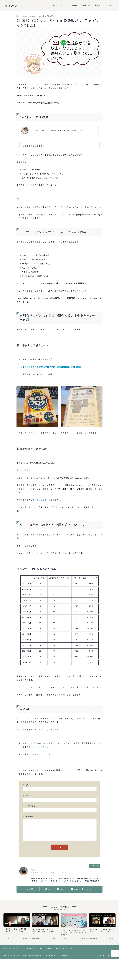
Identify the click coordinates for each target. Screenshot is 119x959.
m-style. (11, 5)
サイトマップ (50, 956)
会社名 (25, 785)
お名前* (26, 796)
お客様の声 (85, 5)
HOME (6, 949)
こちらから (45, 747)
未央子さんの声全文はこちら (38, 146)
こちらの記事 (40, 500)
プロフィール (57, 5)
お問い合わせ (99, 5)
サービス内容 (71, 5)
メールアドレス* (30, 806)
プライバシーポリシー (11, 956)
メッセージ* (28, 817)
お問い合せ (63, 956)
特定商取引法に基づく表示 (32, 956)
